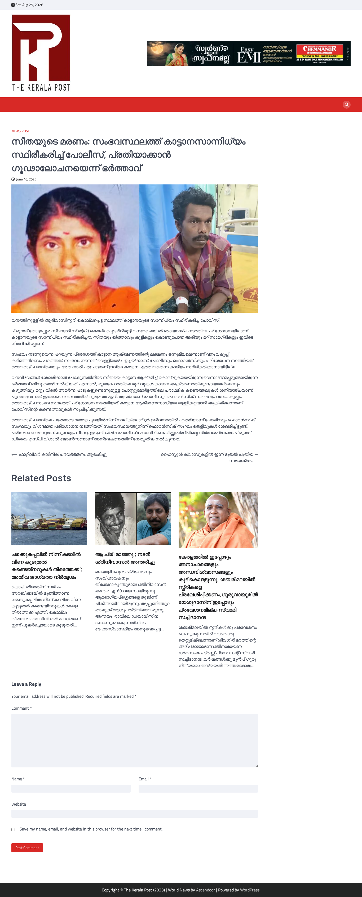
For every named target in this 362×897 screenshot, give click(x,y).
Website (18, 804)
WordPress (249, 890)
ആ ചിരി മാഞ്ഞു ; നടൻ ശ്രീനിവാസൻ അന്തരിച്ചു (125, 558)
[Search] (347, 105)
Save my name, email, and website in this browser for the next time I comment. (91, 829)
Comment (21, 708)
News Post (20, 131)
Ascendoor (205, 890)
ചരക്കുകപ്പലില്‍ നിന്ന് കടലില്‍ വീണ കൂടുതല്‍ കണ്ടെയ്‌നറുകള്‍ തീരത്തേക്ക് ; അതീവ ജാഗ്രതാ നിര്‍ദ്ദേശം (46, 565)
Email (145, 779)
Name (18, 779)
